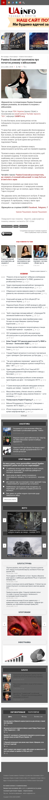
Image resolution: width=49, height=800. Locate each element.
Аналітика (24, 424)
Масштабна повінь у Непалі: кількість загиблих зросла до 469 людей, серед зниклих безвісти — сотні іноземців (26, 394)
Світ (41, 775)
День (10, 716)
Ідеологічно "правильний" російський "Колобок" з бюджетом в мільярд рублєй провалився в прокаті (27, 695)
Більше (24, 416)
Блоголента (23, 780)
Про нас (5, 793)
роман (16, 226)
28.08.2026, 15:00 (11, 573)
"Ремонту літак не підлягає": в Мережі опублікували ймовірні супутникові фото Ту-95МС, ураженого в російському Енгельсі (25, 279)
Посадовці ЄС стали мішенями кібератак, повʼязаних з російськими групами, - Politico (28, 429)
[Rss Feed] (9, 3)
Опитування (24, 459)
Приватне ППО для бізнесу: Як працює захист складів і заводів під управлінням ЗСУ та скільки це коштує (29, 449)
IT (29, 778)
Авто (25, 778)
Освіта (21, 778)
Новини (24, 274)
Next (46, 42)
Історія (16, 778)
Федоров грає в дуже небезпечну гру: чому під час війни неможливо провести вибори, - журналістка (29, 440)
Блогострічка (24, 563)
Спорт (38, 778)
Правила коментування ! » (38, 271)
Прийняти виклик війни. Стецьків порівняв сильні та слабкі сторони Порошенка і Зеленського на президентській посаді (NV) (23, 594)
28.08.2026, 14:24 (11, 598)
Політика (21, 775)
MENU (3, 2)
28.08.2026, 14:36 (11, 590)
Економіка (36, 775)
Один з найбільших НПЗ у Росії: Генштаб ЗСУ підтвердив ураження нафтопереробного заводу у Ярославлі (25, 371)
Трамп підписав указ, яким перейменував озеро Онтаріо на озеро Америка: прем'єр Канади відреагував (24, 321)
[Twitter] (16, 3)
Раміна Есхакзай (7, 226)
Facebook (33, 207)
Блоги (24, 670)
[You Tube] (19, 3)
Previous (2, 42)
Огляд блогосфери (13, 780)
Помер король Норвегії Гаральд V (19, 400)
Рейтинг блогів (31, 780)
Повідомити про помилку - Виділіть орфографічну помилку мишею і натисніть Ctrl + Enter (22, 220)
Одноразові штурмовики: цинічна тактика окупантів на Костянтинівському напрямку (28, 676)
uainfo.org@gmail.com (29, 793)
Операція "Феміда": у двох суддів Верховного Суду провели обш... (11, 46)
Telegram (42, 207)
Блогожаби (24, 612)
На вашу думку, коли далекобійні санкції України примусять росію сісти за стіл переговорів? (23, 464)
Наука (11, 778)
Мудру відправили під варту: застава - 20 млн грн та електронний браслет (40, 263)
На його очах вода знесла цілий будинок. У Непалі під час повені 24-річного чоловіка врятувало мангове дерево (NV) (26, 586)
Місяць (24, 716)
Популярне (33, 712)
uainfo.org (24, 788)
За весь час (38, 716)
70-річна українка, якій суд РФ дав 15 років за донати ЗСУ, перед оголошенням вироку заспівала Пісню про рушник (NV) (25, 569)
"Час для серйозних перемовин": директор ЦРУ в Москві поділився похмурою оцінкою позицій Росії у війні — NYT (25, 363)
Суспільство (28, 775)
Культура (6, 778)
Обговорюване (17, 712)
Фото (24, 508)
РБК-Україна (18, 111)
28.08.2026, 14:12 (11, 606)
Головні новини (13, 775)
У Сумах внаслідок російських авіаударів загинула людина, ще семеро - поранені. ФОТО (24, 531)
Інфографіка (24, 642)
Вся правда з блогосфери (9, 56)
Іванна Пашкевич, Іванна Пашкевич (31, 212)
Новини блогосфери (25, 56)
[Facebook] (12, 3)
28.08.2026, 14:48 (11, 581)
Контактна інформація (15, 793)
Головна (5, 775)
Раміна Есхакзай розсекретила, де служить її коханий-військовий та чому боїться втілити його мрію (23, 177)
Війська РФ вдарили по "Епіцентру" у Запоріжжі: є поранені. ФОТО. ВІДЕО (24, 556)
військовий (23, 226)
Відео (4, 780)
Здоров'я (33, 778)
